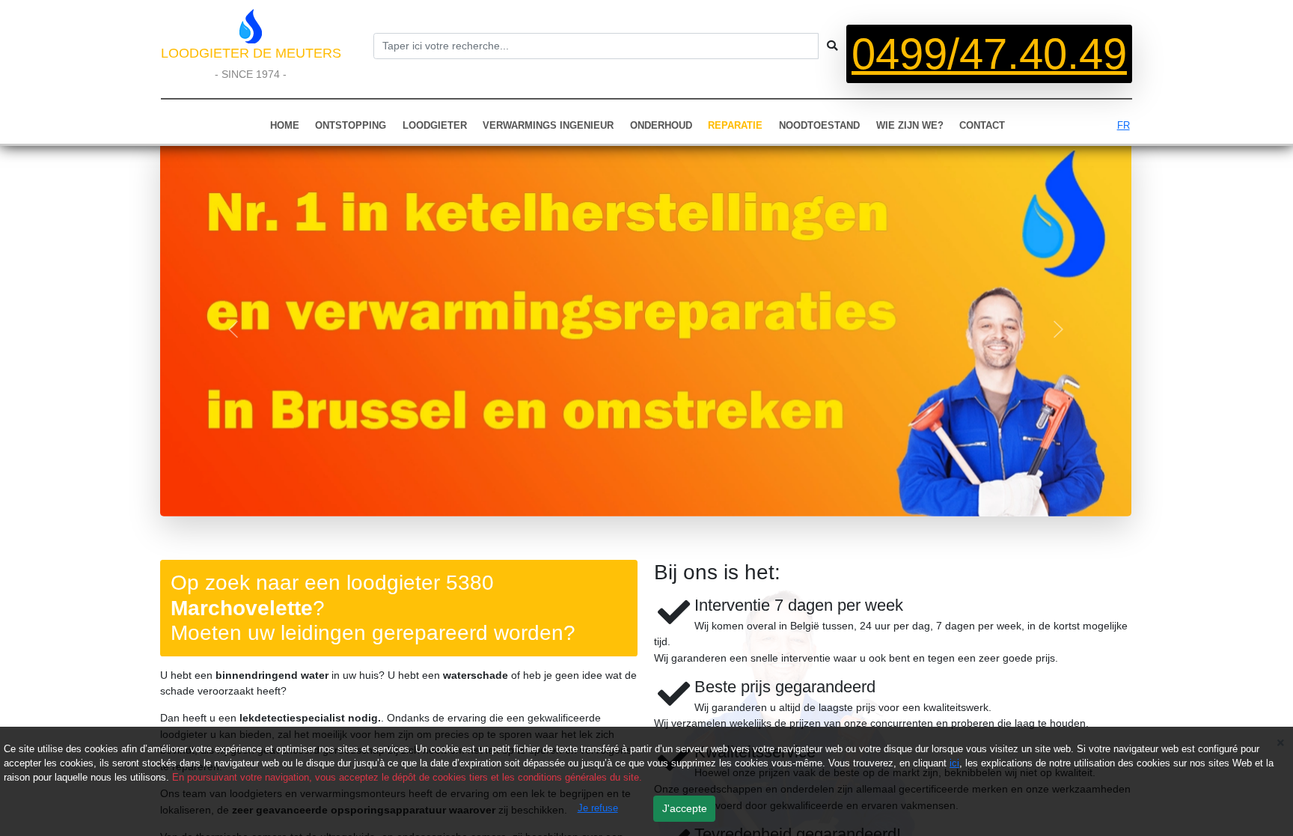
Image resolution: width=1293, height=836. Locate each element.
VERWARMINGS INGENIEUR (548, 125)
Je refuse (598, 808)
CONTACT (982, 125)
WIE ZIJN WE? (910, 125)
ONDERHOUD (661, 125)
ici (954, 763)
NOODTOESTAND (819, 125)
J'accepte (684, 808)
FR (1123, 125)
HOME (284, 125)
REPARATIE (735, 125)
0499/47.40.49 (989, 54)
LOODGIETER (435, 125)
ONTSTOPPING (350, 125)
